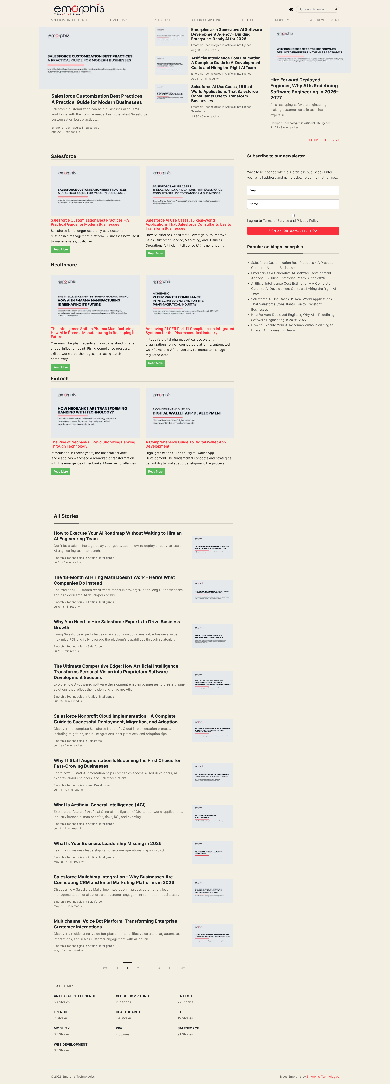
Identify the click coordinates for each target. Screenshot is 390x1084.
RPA (119, 1028)
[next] (170, 968)
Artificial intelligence (69, 20)
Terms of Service (276, 220)
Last (182, 968)
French (60, 1012)
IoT (180, 1012)
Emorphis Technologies (66, 127)
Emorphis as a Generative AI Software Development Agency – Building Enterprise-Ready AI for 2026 (226, 34)
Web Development (324, 20)
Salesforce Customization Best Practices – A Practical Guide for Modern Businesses (90, 222)
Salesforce (162, 20)
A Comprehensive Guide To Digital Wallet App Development (186, 444)
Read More (60, 249)
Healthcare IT (120, 20)
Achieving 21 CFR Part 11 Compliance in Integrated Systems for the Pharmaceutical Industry (190, 330)
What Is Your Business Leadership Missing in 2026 (108, 843)
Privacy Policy (307, 220)
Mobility (282, 20)
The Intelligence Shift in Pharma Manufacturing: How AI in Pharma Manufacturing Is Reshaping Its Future (94, 332)
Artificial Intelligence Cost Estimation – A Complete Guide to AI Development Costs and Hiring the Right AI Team (227, 63)
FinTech (248, 20)
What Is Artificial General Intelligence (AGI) (100, 804)
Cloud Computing (206, 20)
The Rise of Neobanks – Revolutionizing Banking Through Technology (93, 444)
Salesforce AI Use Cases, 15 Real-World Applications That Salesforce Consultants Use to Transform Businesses (224, 93)
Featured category (322, 140)
